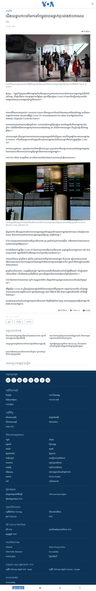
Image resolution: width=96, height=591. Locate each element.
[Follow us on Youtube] (19, 380)
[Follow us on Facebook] (8, 380)
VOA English (11, 556)
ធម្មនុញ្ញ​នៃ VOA (11, 534)
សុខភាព (8, 477)
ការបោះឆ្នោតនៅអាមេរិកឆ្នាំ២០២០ (60, 472)
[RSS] (36, 380)
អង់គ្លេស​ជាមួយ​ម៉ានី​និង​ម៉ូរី (14, 494)
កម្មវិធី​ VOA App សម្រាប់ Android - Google (64, 569)
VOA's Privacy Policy (57, 547)
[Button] (85, 31)
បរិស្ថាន (51, 440)
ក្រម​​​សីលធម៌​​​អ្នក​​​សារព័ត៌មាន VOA (60, 530)
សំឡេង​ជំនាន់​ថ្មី (54, 417)
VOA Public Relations (14, 552)
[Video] (40, 588)
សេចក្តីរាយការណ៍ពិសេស (57, 458)
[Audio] (60, 588)
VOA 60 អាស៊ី (54, 400)
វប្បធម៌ (51, 449)
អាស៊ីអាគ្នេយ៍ (10, 458)
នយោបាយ (9, 463)
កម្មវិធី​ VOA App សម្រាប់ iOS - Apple (19, 569)
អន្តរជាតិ (8, 444)
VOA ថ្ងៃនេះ (10, 404)
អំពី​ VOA (9, 530)
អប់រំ (7, 481)
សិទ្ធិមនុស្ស (9, 472)
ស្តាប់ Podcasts (11, 517)
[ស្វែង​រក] (80, 588)
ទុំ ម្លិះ (7, 22)
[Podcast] (42, 380)
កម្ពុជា (8, 440)
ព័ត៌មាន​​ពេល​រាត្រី (11, 422)
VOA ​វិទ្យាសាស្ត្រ (54, 395)
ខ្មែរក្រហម (52, 454)
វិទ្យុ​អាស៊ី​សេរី (53, 556)
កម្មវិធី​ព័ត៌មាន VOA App (14, 512)
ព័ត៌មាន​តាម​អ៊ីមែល (55, 512)
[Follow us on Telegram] (30, 380)
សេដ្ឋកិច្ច (9, 11)
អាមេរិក (8, 449)
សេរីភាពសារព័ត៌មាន (55, 467)
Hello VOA (10, 427)
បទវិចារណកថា (54, 481)
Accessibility (53, 552)
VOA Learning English (57, 494)
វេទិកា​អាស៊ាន (53, 422)
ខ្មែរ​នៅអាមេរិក (10, 454)
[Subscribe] (48, 380)
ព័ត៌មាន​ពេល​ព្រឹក (11, 417)
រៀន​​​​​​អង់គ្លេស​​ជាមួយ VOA (14, 499)
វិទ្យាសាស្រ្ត (52, 444)
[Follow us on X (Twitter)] (13, 380)
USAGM (9, 547)
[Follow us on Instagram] (25, 380)
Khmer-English (55, 477)
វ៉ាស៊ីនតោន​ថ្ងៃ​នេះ (11, 400)
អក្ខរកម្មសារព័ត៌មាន (55, 463)
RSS (50, 517)
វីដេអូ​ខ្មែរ (8, 395)
